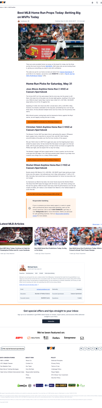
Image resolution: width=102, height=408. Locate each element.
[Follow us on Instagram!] (92, 348)
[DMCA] (22, 385)
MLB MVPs (49, 66)
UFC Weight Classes (6, 363)
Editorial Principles (57, 360)
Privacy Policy (55, 363)
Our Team (29, 366)
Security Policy (55, 378)
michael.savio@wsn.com (43, 289)
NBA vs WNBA (4, 360)
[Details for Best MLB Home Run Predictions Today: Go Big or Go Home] (51, 236)
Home (1, 7)
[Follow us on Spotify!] (96, 348)
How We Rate (30, 369)
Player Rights (55, 372)
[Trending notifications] (92, 2)
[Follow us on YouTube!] (89, 348)
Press (27, 375)
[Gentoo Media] (49, 385)
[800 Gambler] (61, 385)
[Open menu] (101, 2)
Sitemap (28, 378)
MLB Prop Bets (11, 7)
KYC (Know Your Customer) (59, 375)
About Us (28, 360)
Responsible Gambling (32, 372)
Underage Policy (56, 369)
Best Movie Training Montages (9, 369)
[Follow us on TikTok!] (100, 348)
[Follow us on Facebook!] (81, 348)
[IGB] (38, 385)
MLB (6, 7)
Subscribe (51, 321)
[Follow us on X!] (85, 348)
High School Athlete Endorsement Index (12, 372)
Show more (96, 224)
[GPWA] (72, 385)
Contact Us (29, 363)
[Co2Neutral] (81, 385)
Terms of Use (55, 366)
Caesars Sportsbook (66, 72)
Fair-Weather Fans (5, 366)
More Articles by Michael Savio (28, 284)
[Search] (97, 3)
